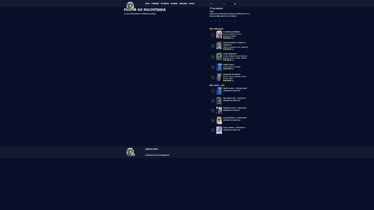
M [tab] (215, 21)
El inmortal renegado (231, 32)
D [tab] (235, 21)
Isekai (231, 78)
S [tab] (231, 21)
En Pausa (174, 3)
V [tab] (227, 21)
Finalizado (183, 3)
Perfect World (228, 64)
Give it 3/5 (227, 38)
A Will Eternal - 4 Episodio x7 (234, 127)
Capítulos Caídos (151, 149)
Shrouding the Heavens (231, 74)
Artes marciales (241, 56)
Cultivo (238, 34)
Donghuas (155, 3)
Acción (225, 34)
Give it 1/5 (224, 38)
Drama (238, 58)
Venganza (226, 36)
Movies (191, 3)
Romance (233, 36)
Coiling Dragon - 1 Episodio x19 (234, 118)
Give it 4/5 (229, 38)
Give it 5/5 (230, 38)
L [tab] (211, 21)
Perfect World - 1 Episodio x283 (235, 88)
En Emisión (165, 3)
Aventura (232, 47)
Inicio (147, 3)
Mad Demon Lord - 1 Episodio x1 (234, 98)
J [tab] (223, 21)
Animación (232, 34)
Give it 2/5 (225, 38)
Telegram (211, 4)
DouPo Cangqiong (230, 54)
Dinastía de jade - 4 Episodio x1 (234, 108)
